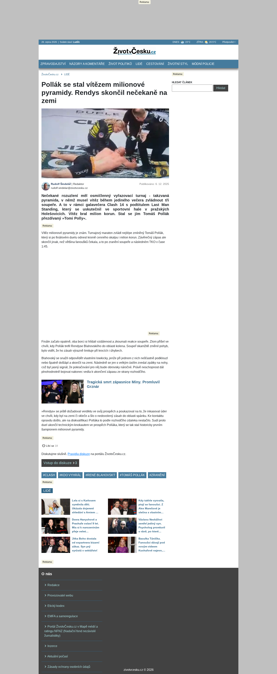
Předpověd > (229, 42)
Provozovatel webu (60, 595)
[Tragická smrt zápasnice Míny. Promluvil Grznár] (62, 391)
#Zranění (157, 475)
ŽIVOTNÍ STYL (178, 63)
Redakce (53, 585)
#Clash (49, 475)
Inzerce (52, 646)
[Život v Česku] (134, 50)
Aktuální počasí (57, 656)
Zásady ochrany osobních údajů (68, 666)
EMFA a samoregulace (62, 616)
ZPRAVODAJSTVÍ (53, 63)
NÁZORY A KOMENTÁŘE (87, 63)
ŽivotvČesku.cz (50, 74)
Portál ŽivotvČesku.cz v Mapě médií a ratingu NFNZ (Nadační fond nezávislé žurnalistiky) (71, 631)
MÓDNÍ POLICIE (203, 63)
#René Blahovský (100, 475)
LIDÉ (139, 63)
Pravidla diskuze (79, 454)
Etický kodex (55, 605)
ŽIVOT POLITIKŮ (120, 63)
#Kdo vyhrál (70, 475)
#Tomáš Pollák (132, 475)
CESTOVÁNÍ (155, 63)
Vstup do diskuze (60, 463)
